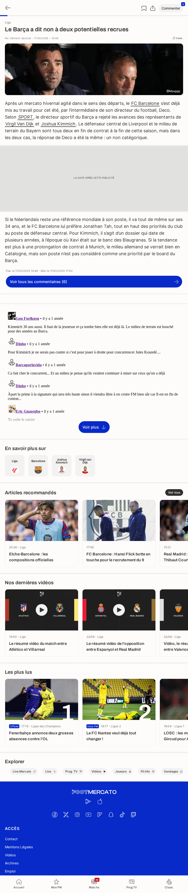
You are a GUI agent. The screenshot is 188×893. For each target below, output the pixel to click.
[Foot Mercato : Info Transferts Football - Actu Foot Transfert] (94, 792)
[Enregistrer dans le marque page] (144, 8)
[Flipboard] (99, 814)
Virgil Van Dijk (19, 123)
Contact (11, 839)
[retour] (7, 8)
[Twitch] (133, 814)
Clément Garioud (20, 38)
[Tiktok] (122, 814)
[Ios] (99, 801)
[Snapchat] (111, 814)
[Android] (88, 801)
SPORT (25, 117)
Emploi (10, 871)
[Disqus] (94, 371)
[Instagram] (77, 814)
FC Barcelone (145, 103)
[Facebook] (54, 814)
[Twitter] (66, 814)
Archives (12, 863)
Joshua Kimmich (58, 123)
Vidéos (10, 855)
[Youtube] (88, 814)
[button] (171, 8)
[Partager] (153, 8)
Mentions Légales (19, 847)
